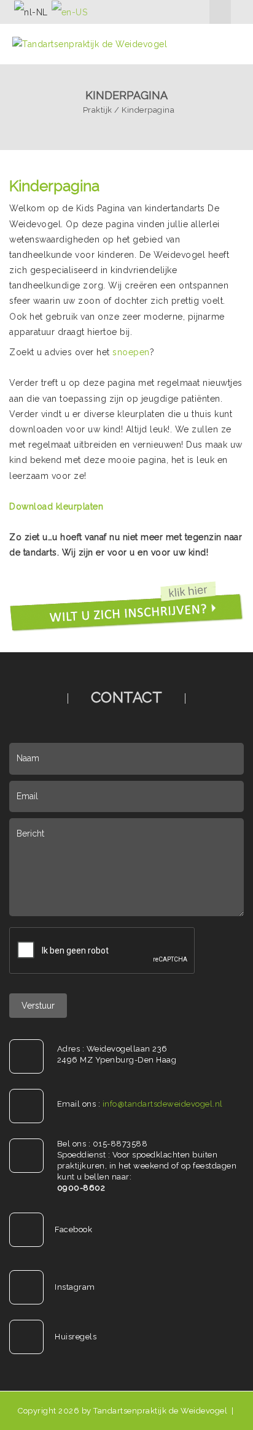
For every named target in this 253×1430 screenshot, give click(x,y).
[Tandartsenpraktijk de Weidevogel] (89, 43)
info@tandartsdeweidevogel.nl (163, 1103)
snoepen (131, 352)
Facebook (73, 1229)
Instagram (75, 1287)
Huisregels (75, 1336)
